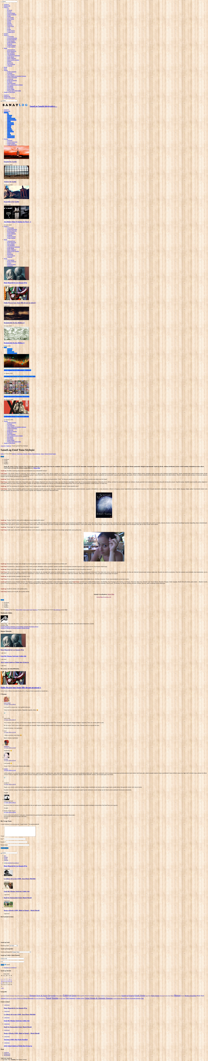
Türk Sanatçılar (11, 64)
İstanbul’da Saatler (10, 162)
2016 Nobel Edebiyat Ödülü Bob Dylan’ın (15, 662)
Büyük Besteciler (11, 51)
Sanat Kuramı (10, 352)
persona (6, 759)
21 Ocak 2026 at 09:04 (10, 812)
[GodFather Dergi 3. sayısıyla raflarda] (16, 413)
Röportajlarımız (36, 454)
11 (3, 981)
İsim (2, 839)
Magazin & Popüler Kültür (14, 90)
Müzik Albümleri (11, 58)
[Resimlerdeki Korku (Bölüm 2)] (16, 319)
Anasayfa (6, 4)
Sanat (5, 68)
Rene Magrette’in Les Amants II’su (15, 283)
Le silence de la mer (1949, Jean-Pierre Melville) (20, 879)
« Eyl (2, 988)
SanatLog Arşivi (5, 945)
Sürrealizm (10, 266)
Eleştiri (9, 16)
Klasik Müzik (10, 57)
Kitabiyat (6, 35)
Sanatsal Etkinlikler (12, 353)
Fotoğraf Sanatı (11, 143)
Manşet (30, 454)
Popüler (6, 857)
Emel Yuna (20, 454)
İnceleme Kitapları (12, 39)
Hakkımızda (7, 6)
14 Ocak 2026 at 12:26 (10, 770)
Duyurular (9, 349)
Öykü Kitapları (11, 41)
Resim (5, 67)
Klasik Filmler (10, 89)
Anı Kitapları (10, 36)
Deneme (9, 11)
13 (6, 981)
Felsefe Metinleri (11, 42)
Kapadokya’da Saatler (11, 202)
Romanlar (9, 44)
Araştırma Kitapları (12, 38)
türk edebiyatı (56, 609)
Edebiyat (6, 7)
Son (5, 855)
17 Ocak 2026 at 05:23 (10, 802)
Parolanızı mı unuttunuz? (10, 967)
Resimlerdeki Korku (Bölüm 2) (14, 323)
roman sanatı (26, 609)
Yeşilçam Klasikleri (12, 77)
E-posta (3, 842)
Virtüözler (9, 65)
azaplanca (6, 746)
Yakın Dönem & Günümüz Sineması (16, 76)
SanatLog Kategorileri (6, 952)
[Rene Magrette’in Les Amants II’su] (16, 279)
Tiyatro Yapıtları (11, 46)
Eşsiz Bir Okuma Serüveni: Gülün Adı (13, 656)
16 (11, 981)
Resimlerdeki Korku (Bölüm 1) (14, 343)
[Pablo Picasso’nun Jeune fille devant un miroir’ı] (16, 299)
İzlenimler (9, 140)
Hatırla (8, 964)
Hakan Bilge (19, 609)
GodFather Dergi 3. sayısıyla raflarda (16, 416)
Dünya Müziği (11, 52)
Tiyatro (63, 998)
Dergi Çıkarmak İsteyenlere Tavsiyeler (16, 396)
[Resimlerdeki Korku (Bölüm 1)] (16, 339)
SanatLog (35, 609)
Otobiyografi (10, 26)
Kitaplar (9, 20)
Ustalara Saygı (11, 32)
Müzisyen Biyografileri (13, 60)
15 (9, 981)
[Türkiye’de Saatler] (16, 178)
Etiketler (6, 860)
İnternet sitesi (4, 845)
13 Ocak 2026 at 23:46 (10, 747)
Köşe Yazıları (10, 19)
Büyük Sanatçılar (11, 261)
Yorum (54, 454)
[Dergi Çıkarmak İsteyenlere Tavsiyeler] (16, 393)
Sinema (6, 70)
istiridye (6, 769)
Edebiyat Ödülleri (11, 14)
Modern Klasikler (11, 71)
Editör (2, 454)
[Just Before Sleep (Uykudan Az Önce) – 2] (16, 218)
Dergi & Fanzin (11, 13)
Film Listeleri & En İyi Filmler (15, 85)
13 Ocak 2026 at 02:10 (10, 720)
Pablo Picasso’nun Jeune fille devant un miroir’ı (20, 303)
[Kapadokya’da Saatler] (16, 198)
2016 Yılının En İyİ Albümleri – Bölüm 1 (17, 370)
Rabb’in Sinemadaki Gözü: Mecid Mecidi (18, 898)
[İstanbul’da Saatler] (16, 158)
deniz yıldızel (7, 703)
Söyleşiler (9, 73)
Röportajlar (10, 63)
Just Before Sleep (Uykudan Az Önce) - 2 (17, 222)
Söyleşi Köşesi (11, 30)
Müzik (5, 48)
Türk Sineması (11, 74)
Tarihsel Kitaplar (11, 45)
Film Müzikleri (11, 54)
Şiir (8, 8)
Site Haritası (7, 1055)
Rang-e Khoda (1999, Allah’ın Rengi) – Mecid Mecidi (21, 910)
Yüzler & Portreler (12, 144)
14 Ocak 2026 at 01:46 (10, 760)
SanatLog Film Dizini (9, 92)
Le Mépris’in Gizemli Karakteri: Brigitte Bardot (15, 628)
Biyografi (9, 10)
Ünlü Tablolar (10, 260)
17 (1, 982)
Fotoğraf (6, 33)
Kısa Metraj (10, 86)
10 (1, 981)
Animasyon (10, 79)
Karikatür (9, 350)
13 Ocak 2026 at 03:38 (10, 732)
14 (8, 981)
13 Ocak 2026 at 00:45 (10, 704)
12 (4, 981)
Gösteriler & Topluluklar (13, 55)
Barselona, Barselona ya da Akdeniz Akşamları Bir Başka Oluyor (19, 626)
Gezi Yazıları (10, 17)
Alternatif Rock (11, 49)
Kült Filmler (10, 87)
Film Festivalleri (11, 83)
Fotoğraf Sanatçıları (12, 142)
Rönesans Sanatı (11, 264)
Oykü (8, 27)
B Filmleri (9, 82)
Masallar (9, 23)
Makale (9, 22)
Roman (9, 29)
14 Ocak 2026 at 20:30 (10, 784)
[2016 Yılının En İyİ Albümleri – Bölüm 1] (16, 367)
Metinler (9, 61)
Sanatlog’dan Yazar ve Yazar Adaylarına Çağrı (19, 376)
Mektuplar (9, 25)
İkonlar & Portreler (12, 80)
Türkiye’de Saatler (10, 182)
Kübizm (9, 263)
